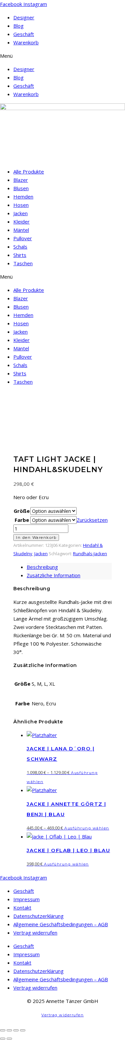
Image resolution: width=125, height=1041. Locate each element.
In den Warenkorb (36, 537)
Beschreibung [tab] (42, 567)
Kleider (21, 221)
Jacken (20, 213)
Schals (20, 246)
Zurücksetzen (92, 519)
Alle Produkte (28, 171)
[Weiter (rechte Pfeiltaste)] (9, 1039)
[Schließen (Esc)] (22, 1030)
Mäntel (21, 230)
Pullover (22, 238)
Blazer (20, 180)
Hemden (23, 196)
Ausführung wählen (86, 828)
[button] (62, 56)
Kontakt (22, 907)
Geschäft (23, 34)
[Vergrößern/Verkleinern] (2, 1030)
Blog (18, 25)
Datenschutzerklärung (38, 916)
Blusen (21, 188)
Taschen (23, 263)
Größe (22, 510)
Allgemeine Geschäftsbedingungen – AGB (60, 924)
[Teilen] (16, 1030)
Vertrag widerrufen (35, 932)
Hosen (21, 205)
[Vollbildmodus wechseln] (9, 1030)
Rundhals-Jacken (90, 554)
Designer (23, 17)
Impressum (26, 899)
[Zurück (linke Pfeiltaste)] (2, 1039)
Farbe (22, 519)
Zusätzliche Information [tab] (53, 575)
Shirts (19, 255)
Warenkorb (26, 42)
